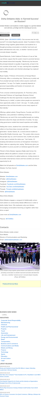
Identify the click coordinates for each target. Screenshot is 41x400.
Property (3, 329)
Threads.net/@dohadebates (15, 189)
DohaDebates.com (22, 165)
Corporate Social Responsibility (11, 320)
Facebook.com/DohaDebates (16, 184)
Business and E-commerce (9, 343)
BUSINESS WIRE (15, 39)
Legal (2, 360)
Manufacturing (5, 322)
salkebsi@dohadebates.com (13, 239)
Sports (3, 354)
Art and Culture (6, 358)
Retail (3, 339)
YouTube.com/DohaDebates (15, 186)
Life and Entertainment (8, 335)
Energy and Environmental (9, 337)
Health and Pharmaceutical (9, 327)
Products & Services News (10, 284)
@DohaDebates (11, 179)
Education (16, 35)
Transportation (5, 341)
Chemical (4, 324)
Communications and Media (10, 346)
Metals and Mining (7, 348)
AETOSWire (9, 219)
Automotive (4, 333)
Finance (3, 350)
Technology (5, 35)
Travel (3, 331)
